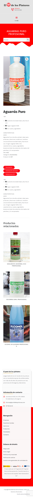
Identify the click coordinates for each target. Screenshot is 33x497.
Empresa (6, 420)
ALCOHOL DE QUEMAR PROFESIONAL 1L (16, 345)
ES (17, 20)
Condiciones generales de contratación (15, 460)
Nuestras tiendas (8, 423)
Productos (6, 429)
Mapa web (6, 448)
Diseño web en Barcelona (23, 494)
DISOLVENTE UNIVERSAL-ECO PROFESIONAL (16, 265)
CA (15, 20)
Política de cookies (9, 457)
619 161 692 (18, 10)
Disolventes (13, 154)
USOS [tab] (5, 135)
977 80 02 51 (9, 406)
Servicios (6, 426)
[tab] (9, 167)
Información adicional (12, 170)
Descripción (9, 167)
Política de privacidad (10, 454)
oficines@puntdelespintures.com (15, 402)
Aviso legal (6, 451)
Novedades (6, 432)
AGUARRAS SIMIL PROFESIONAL (16, 299)
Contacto (6, 434)
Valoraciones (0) (10, 174)
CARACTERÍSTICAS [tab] (8, 133)
